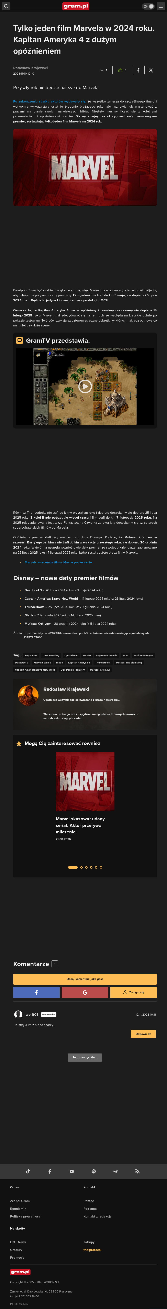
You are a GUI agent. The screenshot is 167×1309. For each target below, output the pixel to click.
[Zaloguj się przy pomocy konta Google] (85, 992)
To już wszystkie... (85, 1057)
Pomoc (89, 1201)
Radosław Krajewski (30, 68)
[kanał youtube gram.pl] (72, 1171)
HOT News (18, 1242)
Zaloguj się (136, 992)
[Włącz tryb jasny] (148, 6)
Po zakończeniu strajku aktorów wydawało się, (49, 101)
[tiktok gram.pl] (28, 1171)
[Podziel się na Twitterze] (150, 70)
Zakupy (89, 1242)
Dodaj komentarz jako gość (85, 979)
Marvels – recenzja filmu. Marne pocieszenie (58, 562)
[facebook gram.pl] (50, 1171)
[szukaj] (6, 6)
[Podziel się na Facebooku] (138, 70)
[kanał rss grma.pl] (138, 1171)
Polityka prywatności (25, 1216)
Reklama (90, 1208)
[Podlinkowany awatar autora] (28, 695)
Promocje (17, 1257)
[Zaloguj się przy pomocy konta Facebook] (36, 992)
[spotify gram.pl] (94, 1171)
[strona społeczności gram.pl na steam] (116, 1171)
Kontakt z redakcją (98, 1216)
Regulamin (18, 1208)
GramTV (16, 1249)
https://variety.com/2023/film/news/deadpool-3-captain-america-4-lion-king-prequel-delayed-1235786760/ (86, 635)
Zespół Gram (20, 1201)
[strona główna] (76, 6)
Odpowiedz (143, 1034)
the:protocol (92, 1249)
